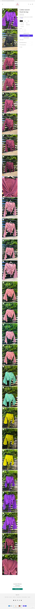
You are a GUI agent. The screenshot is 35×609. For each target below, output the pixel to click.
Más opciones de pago (26, 37)
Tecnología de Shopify (20, 607)
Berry (27, 22)
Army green (22, 26)
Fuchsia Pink (28, 24)
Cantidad (21, 28)
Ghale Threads (16, 607)
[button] (3, 4)
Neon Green (22, 24)
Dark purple (22, 22)
